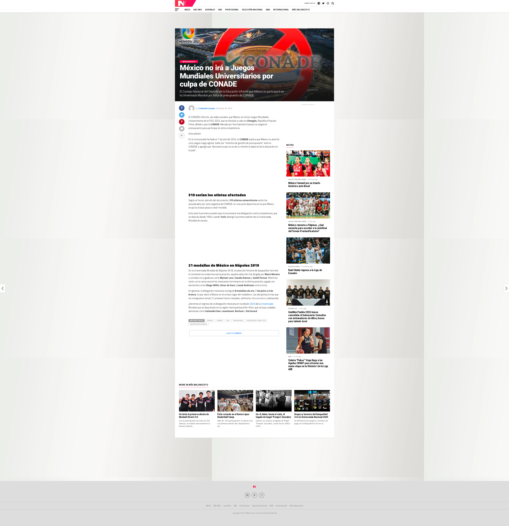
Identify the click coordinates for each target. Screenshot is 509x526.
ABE (220, 9)
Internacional (281, 9)
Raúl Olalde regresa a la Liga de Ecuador (305, 272)
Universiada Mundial (198, 324)
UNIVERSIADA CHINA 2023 (256, 320)
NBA (268, 9)
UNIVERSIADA (238, 320)
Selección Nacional (252, 9)
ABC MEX (197, 9)
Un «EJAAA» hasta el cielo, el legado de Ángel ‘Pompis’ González (273, 416)
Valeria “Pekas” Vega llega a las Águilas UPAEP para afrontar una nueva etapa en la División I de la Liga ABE (308, 365)
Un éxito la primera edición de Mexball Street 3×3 (194, 416)
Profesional (232, 9)
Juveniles (210, 9)
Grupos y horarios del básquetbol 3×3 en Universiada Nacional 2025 (311, 416)
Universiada (267, 304)
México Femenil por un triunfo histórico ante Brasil (304, 185)
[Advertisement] (254, 20)
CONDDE (219, 320)
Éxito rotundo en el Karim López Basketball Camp (233, 416)
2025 (252, 304)
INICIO (187, 9)
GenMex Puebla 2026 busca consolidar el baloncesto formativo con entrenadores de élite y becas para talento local (307, 317)
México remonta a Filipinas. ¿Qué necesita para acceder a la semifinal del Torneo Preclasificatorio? (307, 228)
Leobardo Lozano (207, 108)
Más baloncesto (301, 9)
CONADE (210, 320)
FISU (227, 320)
